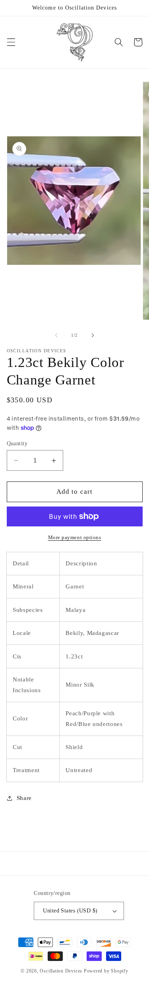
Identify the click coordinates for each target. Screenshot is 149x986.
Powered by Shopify (106, 971)
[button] (10, 42)
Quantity (17, 443)
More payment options (74, 537)
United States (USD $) (70, 910)
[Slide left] (56, 335)
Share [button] (24, 797)
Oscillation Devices (61, 971)
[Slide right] (93, 335)
